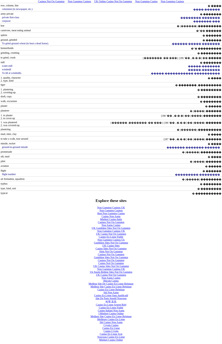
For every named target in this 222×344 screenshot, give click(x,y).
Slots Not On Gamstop (111, 251)
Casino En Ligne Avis (111, 334)
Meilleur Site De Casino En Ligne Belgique (111, 283)
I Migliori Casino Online (111, 313)
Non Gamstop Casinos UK (111, 207)
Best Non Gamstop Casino (111, 213)
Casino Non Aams (111, 216)
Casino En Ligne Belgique (111, 289)
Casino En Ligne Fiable (111, 236)
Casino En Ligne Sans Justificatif (111, 295)
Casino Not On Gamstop (111, 263)
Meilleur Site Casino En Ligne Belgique (111, 286)
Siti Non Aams (111, 292)
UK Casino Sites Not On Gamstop (111, 266)
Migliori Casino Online (111, 339)
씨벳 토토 (111, 301)
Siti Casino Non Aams (111, 322)
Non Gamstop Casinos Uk (111, 239)
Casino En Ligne (111, 328)
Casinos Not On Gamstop (111, 222)
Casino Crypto (111, 331)
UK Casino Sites (111, 245)
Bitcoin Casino (111, 280)
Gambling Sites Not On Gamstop (111, 242)
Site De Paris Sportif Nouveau (111, 298)
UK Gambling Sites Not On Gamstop (111, 228)
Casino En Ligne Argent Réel (111, 304)
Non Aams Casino (111, 225)
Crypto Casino (111, 325)
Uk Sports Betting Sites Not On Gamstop (111, 272)
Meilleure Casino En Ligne (111, 319)
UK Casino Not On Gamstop (111, 234)
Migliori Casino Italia (111, 219)
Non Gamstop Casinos (111, 210)
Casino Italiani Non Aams (111, 310)
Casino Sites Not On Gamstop (111, 248)
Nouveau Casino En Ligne (111, 337)
